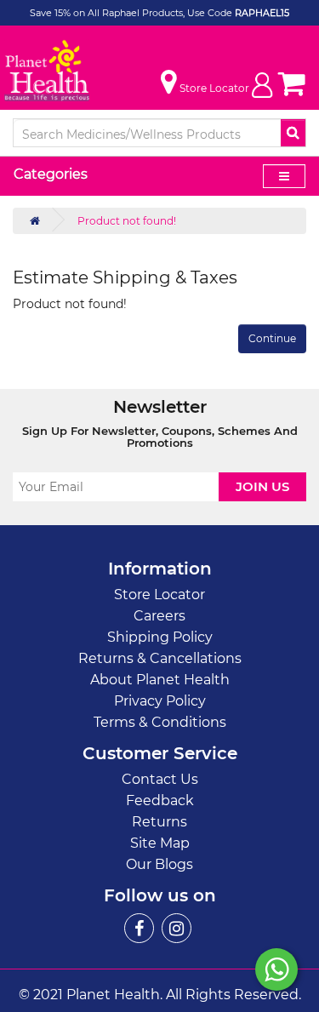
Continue (272, 338)
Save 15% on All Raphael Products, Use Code (132, 13)
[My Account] (262, 93)
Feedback (160, 800)
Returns (159, 822)
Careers (159, 616)
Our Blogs (159, 864)
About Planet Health (160, 680)
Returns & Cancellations (160, 658)
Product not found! (126, 220)
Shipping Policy (160, 637)
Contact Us (160, 779)
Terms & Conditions (160, 722)
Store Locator (159, 594)
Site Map (160, 843)
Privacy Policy (160, 701)
